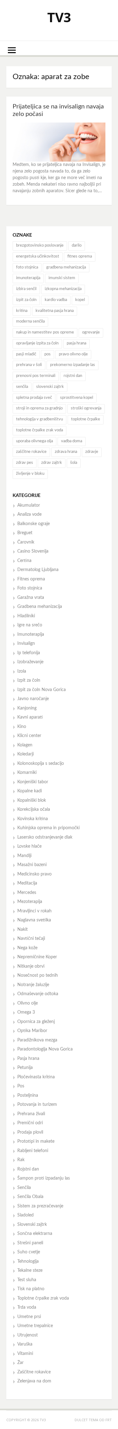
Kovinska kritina (32, 819)
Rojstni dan (28, 1169)
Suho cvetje (28, 1252)
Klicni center (29, 736)
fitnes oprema (79, 256)
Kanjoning (27, 708)
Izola (21, 671)
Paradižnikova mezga (37, 1040)
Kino (21, 727)
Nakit (22, 929)
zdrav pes (24, 463)
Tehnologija (28, 1261)
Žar (20, 1363)
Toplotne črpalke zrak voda (43, 1298)
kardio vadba (56, 300)
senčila (22, 387)
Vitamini (25, 1353)
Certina (24, 561)
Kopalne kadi (29, 791)
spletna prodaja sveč (34, 398)
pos (47, 354)
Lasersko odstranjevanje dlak (44, 837)
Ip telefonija (28, 653)
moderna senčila (30, 321)
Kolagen (24, 745)
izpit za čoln (26, 300)
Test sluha (26, 1280)
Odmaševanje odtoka (37, 994)
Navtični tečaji (31, 938)
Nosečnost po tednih (37, 975)
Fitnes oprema (31, 579)
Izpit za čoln (28, 680)
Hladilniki (26, 616)
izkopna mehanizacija (63, 289)
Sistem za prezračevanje (40, 1206)
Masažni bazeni (32, 865)
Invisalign (26, 643)
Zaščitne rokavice (34, 1372)
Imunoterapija (30, 634)
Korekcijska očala (33, 809)
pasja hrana (76, 343)
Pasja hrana (28, 1058)
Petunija (25, 1067)
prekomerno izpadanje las (72, 365)
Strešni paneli (30, 1243)
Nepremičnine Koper (37, 957)
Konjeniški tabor (32, 782)
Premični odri (30, 1123)
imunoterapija (28, 278)
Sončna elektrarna (34, 1233)
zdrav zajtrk (51, 463)
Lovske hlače (29, 846)
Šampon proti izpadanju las (43, 1178)
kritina (21, 311)
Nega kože (27, 948)
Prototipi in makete (35, 1141)
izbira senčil (26, 289)
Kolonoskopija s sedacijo (40, 763)
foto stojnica (27, 267)
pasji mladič (26, 354)
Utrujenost (27, 1335)
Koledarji (25, 754)
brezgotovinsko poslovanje (40, 245)
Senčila (24, 1188)
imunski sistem (61, 278)
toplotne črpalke (85, 419)
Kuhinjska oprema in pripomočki (48, 828)
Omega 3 (26, 1012)
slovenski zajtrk (50, 387)
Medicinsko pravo (34, 874)
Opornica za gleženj (36, 1022)
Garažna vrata (30, 597)
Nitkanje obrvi (30, 966)
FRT (108, 1419)
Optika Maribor (32, 1031)
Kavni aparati (30, 717)
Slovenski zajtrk (32, 1224)
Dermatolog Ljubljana (38, 570)
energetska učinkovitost (37, 256)
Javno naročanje (33, 699)
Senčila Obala (30, 1197)
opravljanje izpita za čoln (37, 343)
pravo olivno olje (73, 354)
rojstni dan (73, 376)
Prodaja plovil (30, 1132)
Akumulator (28, 505)
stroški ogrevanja (86, 408)
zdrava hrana (66, 452)
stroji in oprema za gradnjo (39, 408)
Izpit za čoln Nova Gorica (41, 690)
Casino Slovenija (32, 551)
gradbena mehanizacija (66, 267)
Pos (20, 1086)
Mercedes (26, 892)
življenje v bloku (30, 474)
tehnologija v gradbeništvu (39, 419)
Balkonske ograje (33, 524)
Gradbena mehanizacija (39, 606)
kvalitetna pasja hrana (55, 311)
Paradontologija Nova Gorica (45, 1049)
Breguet (24, 533)
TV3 (59, 17)
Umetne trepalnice (35, 1326)
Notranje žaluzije (33, 985)
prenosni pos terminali (35, 376)
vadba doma (71, 441)
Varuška (24, 1344)
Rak (21, 1160)
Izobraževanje (30, 662)
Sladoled (25, 1215)
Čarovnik (25, 542)
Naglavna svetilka (34, 920)
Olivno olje (27, 1003)
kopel (80, 300)
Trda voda (26, 1307)
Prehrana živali (31, 1114)
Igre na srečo (29, 625)
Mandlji (24, 856)
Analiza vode (29, 514)
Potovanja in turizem (37, 1104)
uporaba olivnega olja (34, 441)
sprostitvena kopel (76, 398)
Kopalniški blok (31, 800)
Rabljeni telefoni (32, 1151)
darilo (76, 245)
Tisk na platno (30, 1289)
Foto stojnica (29, 588)
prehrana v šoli (29, 365)
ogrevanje (91, 332)
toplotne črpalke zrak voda (39, 430)
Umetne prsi (29, 1317)
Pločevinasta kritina (36, 1077)
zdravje (91, 452)
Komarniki (27, 772)
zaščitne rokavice (31, 452)
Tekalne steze (29, 1270)
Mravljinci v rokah (34, 911)
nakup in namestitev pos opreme (45, 332)
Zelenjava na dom (34, 1381)
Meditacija (27, 883)
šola (73, 463)
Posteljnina (27, 1095)
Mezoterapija (29, 902)
